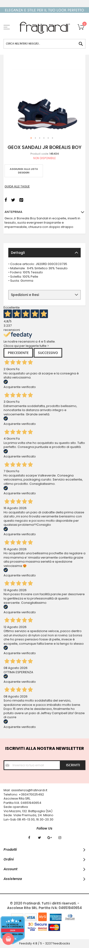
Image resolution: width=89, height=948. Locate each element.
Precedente (18, 352)
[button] (31, 138)
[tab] (44, 252)
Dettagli (18, 252)
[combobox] (44, 44)
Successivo (48, 352)
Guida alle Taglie (17, 186)
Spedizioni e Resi (25, 294)
